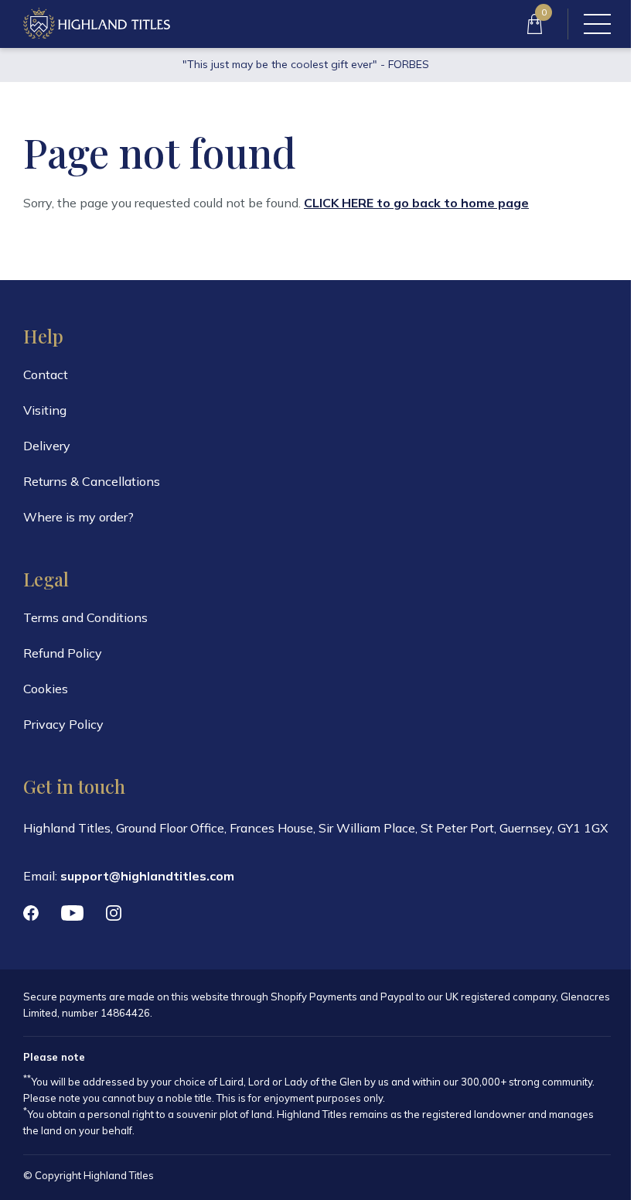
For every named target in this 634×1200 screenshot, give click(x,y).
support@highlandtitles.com (147, 876)
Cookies (45, 688)
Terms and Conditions (85, 617)
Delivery (46, 445)
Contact (45, 374)
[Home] (96, 24)
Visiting (44, 410)
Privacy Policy (63, 724)
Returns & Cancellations (91, 481)
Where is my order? (78, 517)
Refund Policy (62, 653)
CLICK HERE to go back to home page (416, 202)
